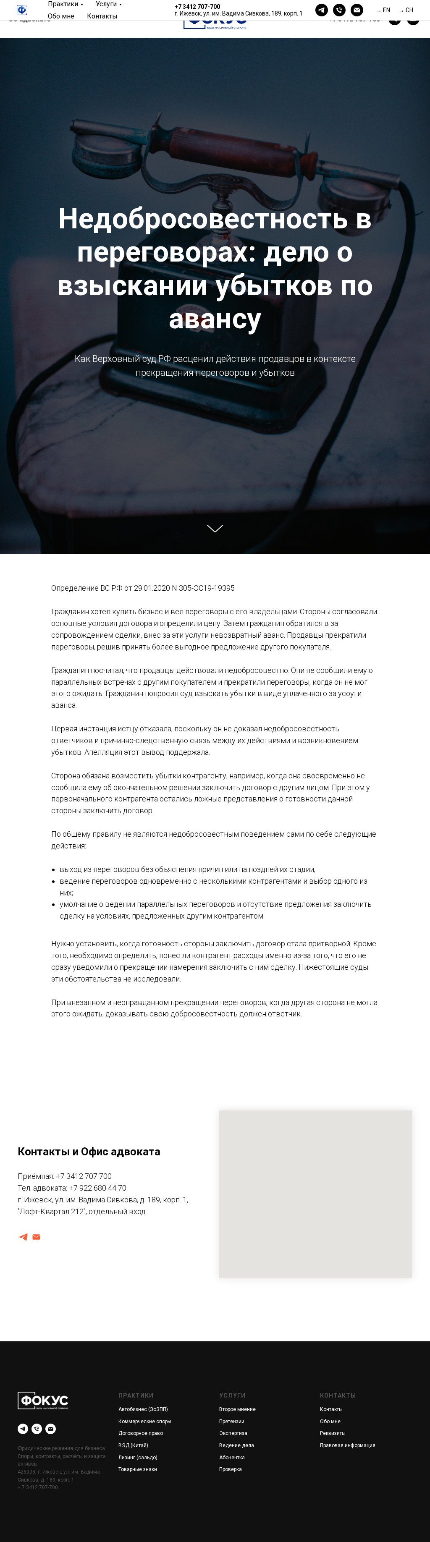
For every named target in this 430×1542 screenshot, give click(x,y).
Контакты (102, 16)
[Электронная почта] (357, 10)
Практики (63, 4)
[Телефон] (339, 10)
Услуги (106, 4)
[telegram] (321, 10)
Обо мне (61, 16)
